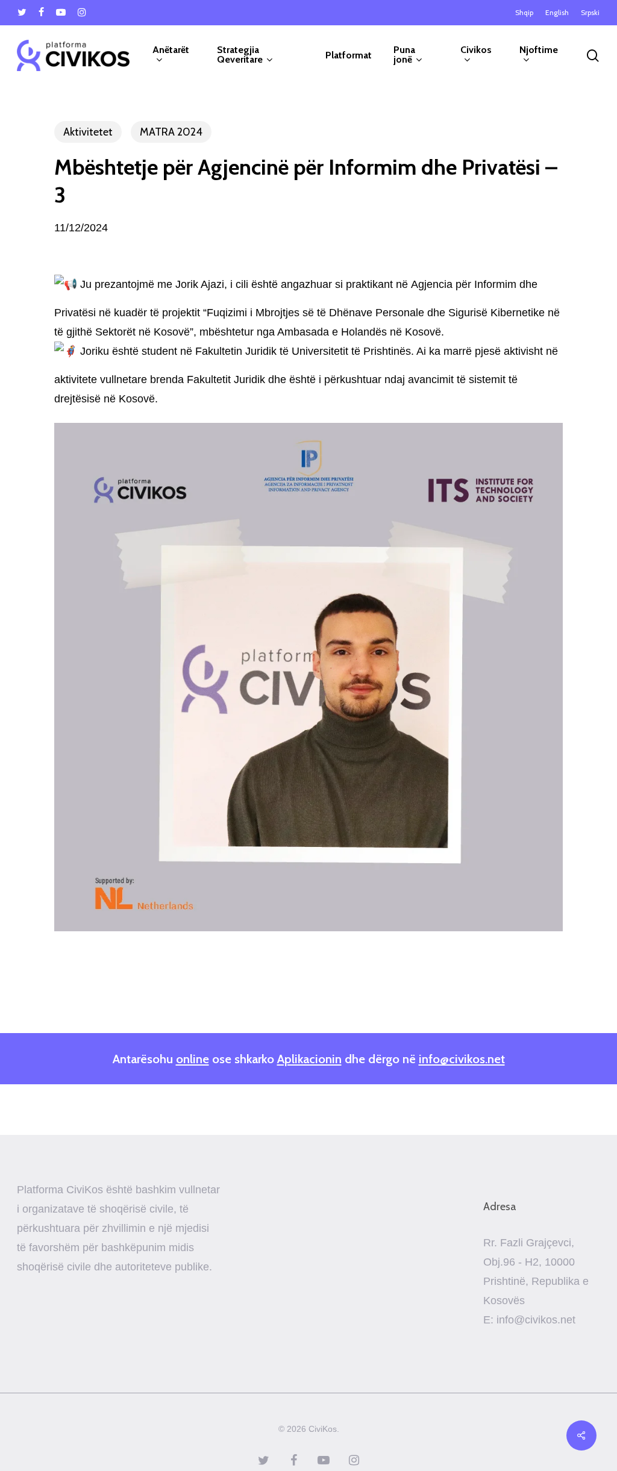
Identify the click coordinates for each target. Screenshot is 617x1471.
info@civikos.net (462, 1058)
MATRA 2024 (171, 132)
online (192, 1058)
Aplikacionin (309, 1058)
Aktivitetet (88, 132)
